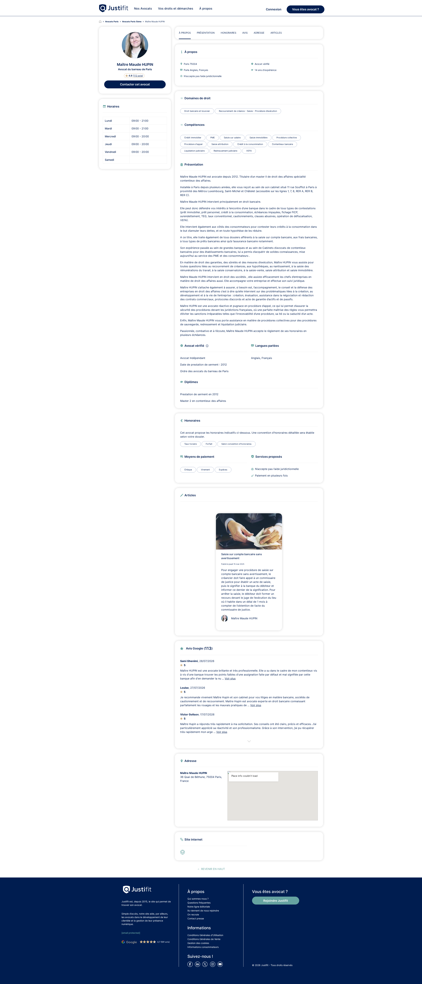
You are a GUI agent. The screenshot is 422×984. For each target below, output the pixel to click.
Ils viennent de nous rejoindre (203, 910)
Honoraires (228, 32)
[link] (183, 852)
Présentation (206, 32)
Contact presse (195, 918)
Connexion (273, 9)
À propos (205, 8)
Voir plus (230, 678)
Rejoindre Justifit (275, 900)
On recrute (193, 914)
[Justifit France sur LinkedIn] (198, 964)
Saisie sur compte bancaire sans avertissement (241, 556)
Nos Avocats (143, 8)
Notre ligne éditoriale (198, 906)
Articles (276, 32)
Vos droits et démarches (175, 8)
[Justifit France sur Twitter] (205, 964)
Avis (245, 32)
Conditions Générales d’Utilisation (205, 935)
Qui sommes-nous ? (198, 898)
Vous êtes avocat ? (305, 9)
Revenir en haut (213, 869)
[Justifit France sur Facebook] (190, 964)
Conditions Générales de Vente (203, 939)
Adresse (259, 32)
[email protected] (130, 932)
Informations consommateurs (203, 947)
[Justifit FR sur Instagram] (213, 964)
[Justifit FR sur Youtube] (220, 964)
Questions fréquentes (199, 902)
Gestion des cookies (198, 943)
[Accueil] (102, 21)
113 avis (138, 75)
